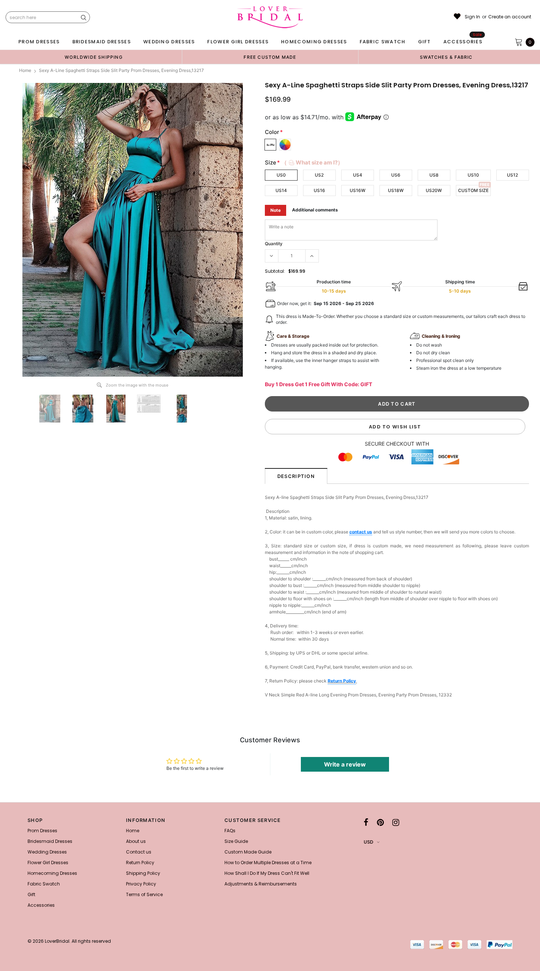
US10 (473, 175)
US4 (357, 175)
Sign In (472, 17)
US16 (319, 190)
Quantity (273, 243)
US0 (281, 175)
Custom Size (473, 190)
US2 (319, 175)
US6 (395, 175)
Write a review (345, 764)
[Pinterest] (380, 822)
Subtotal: (275, 271)
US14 (281, 190)
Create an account (509, 17)
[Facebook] (366, 822)
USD (368, 841)
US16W (358, 190)
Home (25, 70)
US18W (396, 190)
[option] (94, 57)
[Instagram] (395, 822)
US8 (434, 175)
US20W (434, 190)
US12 (512, 175)
